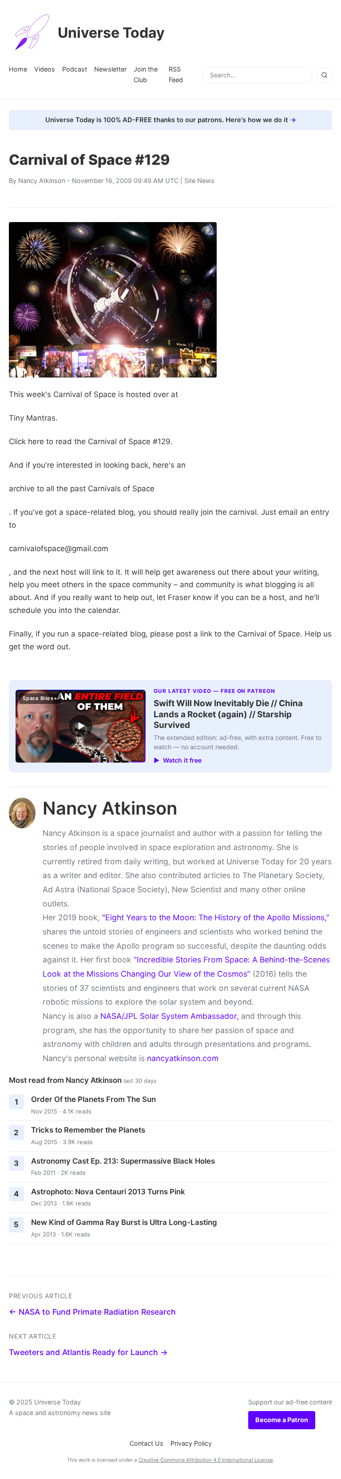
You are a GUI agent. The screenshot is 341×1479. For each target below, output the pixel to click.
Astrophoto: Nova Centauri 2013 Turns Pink (108, 1191)
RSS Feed (176, 74)
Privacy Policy (191, 1443)
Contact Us (146, 1443)
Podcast (74, 69)
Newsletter (110, 69)
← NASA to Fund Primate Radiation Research (92, 1311)
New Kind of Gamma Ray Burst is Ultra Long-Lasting (124, 1222)
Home (18, 69)
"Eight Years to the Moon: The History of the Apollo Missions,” (215, 917)
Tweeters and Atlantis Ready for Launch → (88, 1352)
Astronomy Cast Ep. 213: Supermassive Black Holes (123, 1161)
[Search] (324, 75)
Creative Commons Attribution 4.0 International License (206, 1460)
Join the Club (146, 74)
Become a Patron (281, 1419)
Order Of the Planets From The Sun (93, 1099)
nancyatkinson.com (182, 1058)
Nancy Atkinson (41, 180)
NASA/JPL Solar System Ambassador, (169, 1016)
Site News (199, 180)
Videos (44, 69)
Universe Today (111, 32)
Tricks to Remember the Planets (88, 1129)
